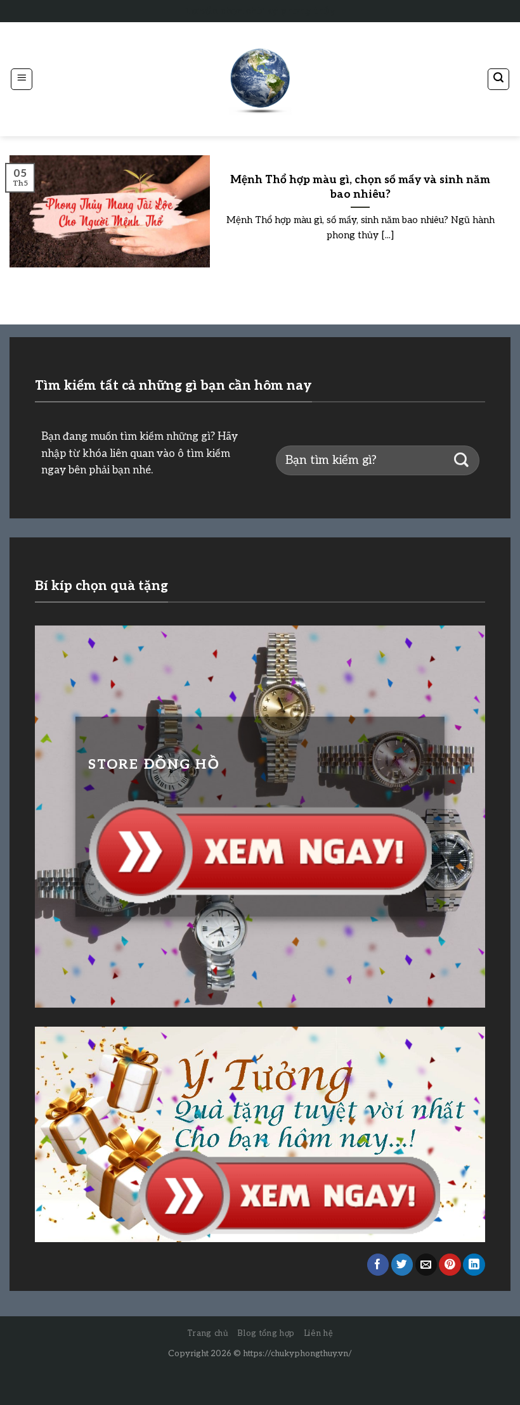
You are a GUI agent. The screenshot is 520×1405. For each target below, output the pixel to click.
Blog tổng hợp (265, 1333)
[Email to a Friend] (426, 1265)
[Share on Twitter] (402, 1265)
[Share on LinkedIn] (474, 1265)
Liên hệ (319, 1333)
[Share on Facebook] (378, 1265)
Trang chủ (208, 1333)
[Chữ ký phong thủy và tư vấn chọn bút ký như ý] (260, 79)
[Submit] (461, 460)
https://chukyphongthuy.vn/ (297, 1354)
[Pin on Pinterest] (450, 1265)
